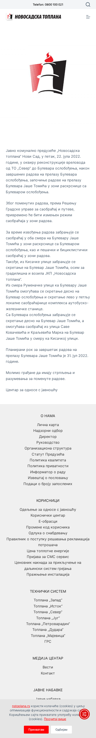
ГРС (47, 641)
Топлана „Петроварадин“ (48, 623)
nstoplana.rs (21, 706)
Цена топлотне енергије (48, 551)
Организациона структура (48, 448)
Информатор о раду (48, 472)
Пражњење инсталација (48, 574)
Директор (48, 436)
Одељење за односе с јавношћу (48, 509)
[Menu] (88, 17)
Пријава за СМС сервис (48, 556)
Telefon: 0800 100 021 (48, 4)
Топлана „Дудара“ (47, 629)
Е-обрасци (48, 521)
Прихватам (36, 729)
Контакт (48, 673)
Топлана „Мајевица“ (48, 635)
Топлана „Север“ (47, 612)
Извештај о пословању (48, 477)
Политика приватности (48, 466)
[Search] (88, 4)
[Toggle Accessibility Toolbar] (84, 714)
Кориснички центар (48, 515)
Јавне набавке (48, 699)
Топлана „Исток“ (48, 606)
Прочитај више (55, 719)
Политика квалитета (48, 460)
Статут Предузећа (48, 454)
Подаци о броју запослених (47, 483)
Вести (48, 667)
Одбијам (61, 729)
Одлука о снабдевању (48, 533)
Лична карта (48, 424)
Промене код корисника (48, 527)
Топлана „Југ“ (48, 618)
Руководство (48, 442)
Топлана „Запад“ (48, 600)
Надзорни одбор (48, 430)
